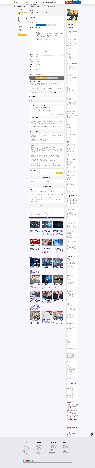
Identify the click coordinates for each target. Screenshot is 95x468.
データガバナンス (69, 328)
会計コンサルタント (70, 168)
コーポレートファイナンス (34, 209)
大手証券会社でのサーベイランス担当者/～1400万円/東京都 (39, 139)
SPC (49, 212)
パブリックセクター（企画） (72, 198)
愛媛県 (39, 199)
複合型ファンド (69, 52)
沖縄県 (36, 201)
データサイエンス (71, 326)
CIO (67, 277)
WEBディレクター (69, 303)
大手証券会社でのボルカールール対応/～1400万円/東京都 (39, 140)
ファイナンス (58, 212)
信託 (67, 114)
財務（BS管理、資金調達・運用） (71, 214)
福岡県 (53, 191)
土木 (67, 74)
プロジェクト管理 (71, 281)
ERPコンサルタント (70, 155)
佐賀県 (46, 199)
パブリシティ (64, 449)
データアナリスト (69, 329)
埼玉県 (40, 191)
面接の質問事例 (25, 450)
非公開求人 (23, 14)
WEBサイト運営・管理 (70, 297)
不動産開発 (68, 69)
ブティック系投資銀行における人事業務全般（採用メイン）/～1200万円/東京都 (42, 134)
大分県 (56, 199)
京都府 (32, 197)
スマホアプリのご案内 (26, 454)
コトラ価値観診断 (51, 446)
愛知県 (46, 191)
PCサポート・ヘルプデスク (71, 296)
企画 (67, 224)
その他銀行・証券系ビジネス (72, 113)
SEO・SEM (68, 304)
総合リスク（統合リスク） (70, 78)
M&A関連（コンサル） (71, 171)
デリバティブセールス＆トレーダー (72, 97)
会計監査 (68, 217)
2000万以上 (20, 30)
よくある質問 (25, 453)
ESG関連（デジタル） (71, 270)
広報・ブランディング (70, 341)
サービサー (68, 125)
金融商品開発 (69, 99)
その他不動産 (69, 75)
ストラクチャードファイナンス (71, 46)
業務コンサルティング (71, 147)
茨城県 (56, 194)
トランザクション (33, 214)
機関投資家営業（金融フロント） (71, 111)
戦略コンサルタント (70, 145)
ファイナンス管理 (71, 209)
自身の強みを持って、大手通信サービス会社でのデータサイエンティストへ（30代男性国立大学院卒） (45, 165)
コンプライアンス (69, 245)
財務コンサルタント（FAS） (71, 167)
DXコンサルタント (69, 158)
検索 (59, 173)
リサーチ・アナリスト (70, 98)
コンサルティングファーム (41, 181)
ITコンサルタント (69, 154)
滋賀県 (36, 197)
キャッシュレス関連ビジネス (72, 119)
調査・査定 (68, 89)
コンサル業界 (38, 447)
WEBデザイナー (69, 302)
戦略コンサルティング (71, 144)
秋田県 (46, 194)
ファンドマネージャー (70, 57)
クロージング (46, 214)
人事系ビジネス (70, 235)
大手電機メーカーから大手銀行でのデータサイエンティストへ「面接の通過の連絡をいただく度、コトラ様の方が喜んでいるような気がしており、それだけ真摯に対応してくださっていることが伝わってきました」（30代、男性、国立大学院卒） (46, 150)
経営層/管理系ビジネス (39, 448)
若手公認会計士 (38, 451)
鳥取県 (46, 197)
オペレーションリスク (70, 81)
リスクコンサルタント (70, 176)
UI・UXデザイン (69, 305)
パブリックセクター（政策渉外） (71, 202)
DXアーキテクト (69, 268)
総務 (67, 225)
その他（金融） (70, 124)
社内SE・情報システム (71, 293)
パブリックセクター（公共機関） (71, 203)
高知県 (42, 199)
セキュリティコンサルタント (71, 179)
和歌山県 (42, 197)
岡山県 (53, 197)
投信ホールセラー (69, 58)
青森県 (36, 194)
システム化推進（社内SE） (71, 295)
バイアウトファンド (49, 209)
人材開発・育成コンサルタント (71, 164)
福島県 (52, 194)
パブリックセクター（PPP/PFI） (71, 32)
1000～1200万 (20, 25)
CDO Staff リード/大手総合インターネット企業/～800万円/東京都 (40, 107)
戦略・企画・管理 (71, 218)
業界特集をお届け (38, 445)
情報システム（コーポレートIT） (71, 294)
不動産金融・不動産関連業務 (72, 63)
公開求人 (20, 14)
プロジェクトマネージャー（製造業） (72, 372)
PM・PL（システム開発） (70, 282)
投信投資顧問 (70, 56)
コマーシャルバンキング (72, 101)
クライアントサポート (70, 230)
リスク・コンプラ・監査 (72, 241)
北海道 (32, 194)
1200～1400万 (20, 26)
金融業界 (37, 446)
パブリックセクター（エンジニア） (72, 262)
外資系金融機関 (70, 388)
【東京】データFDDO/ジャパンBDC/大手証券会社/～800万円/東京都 (40, 110)
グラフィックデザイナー (70, 335)
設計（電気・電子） (70, 361)
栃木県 (59, 194)
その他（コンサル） (71, 191)
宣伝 (67, 340)
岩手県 (39, 194)
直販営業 (68, 91)
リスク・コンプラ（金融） (72, 77)
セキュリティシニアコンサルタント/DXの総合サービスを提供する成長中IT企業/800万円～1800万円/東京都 (46, 123)
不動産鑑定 (68, 68)
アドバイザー (32, 212)
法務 (67, 244)
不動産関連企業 (33, 181)
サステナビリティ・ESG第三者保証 (72, 140)
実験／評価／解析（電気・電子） (71, 354)
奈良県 (39, 197)
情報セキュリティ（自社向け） (71, 246)
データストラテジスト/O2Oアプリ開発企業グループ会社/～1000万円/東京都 (42, 111)
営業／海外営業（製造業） (70, 378)
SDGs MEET (51, 453)
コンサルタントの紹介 (26, 448)
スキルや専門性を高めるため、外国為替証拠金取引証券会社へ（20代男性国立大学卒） (43, 160)
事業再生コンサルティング (72, 150)
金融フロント (70, 106)
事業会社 (37, 69)
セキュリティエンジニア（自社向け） (72, 248)
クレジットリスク (69, 79)
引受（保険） (69, 88)
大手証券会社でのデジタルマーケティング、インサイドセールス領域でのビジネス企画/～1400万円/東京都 (46, 88)
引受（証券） (69, 117)
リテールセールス (69, 110)
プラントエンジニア (70, 371)
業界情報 (24, 452)
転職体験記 (24, 451)
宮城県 (42, 194)
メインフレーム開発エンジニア (71, 309)
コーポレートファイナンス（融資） (72, 102)
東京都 (37, 54)
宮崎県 (59, 199)
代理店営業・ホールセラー (70, 90)
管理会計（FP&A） (69, 213)
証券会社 (41, 74)
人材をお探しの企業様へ (75, 0)
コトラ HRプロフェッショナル (53, 445)
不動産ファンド (69, 53)
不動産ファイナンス (70, 64)
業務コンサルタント (70, 148)
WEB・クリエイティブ (71, 298)
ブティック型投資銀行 (71, 390)
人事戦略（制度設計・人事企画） (71, 237)
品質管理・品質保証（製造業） (71, 369)
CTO (68, 276)
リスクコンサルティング (72, 175)
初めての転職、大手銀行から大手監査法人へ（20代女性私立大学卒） (41, 157)
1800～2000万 (20, 29)
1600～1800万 (20, 28)
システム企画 (69, 279)
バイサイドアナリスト (70, 59)
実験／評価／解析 (71, 353)
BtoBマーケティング (70, 222)
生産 (68, 365)
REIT (36, 212)
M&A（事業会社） (69, 232)
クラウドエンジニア (70, 315)
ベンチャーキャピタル (70, 54)
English (80, 0)
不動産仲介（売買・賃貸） (70, 73)
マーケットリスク (69, 80)
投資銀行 (37, 74)
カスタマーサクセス (70, 291)
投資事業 (69, 48)
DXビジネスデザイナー (70, 267)
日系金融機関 (70, 386)
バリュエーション (58, 209)
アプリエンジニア (69, 324)
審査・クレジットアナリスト (71, 105)
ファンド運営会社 (71, 393)
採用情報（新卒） (64, 451)
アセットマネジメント (70, 66)
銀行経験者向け (38, 453)
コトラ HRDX (51, 449)
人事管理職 (68, 236)
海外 (39, 201)
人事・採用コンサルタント (70, 163)
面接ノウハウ (25, 449)
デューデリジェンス (41, 212)
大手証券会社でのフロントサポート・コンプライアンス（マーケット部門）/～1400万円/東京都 (44, 137)
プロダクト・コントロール (70, 215)
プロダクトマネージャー (70, 231)
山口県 (60, 197)
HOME (14, 6)
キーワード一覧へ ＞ (47, 217)
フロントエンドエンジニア (70, 310)
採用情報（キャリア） (65, 450)
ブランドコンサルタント (70, 184)
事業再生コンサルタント (70, 151)
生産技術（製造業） (70, 367)
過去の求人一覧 (25, 455)
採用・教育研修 (69, 238)
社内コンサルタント (70, 278)
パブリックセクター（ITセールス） (72, 263)
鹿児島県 (32, 201)
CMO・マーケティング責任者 (71, 223)
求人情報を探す (19, 6)
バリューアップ (42, 209)
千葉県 (43, 191)
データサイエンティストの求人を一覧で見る (57, 114)
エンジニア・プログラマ (72, 307)
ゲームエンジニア (69, 322)
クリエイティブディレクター (71, 337)
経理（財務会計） (69, 212)
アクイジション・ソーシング (71, 65)
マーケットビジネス (71, 93)
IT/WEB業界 (38, 449)
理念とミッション (64, 446)
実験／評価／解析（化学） (70, 356)
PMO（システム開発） (70, 283)
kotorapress (51, 451)
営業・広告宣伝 (70, 334)
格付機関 (68, 126)
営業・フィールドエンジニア (72, 374)
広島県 (56, 197)
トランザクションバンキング (71, 104)
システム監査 (69, 243)
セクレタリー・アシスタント (71, 226)
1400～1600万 (20, 27)
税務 (67, 216)
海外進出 (68, 254)
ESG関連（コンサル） (71, 137)
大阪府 (50, 191)
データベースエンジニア (70, 317)
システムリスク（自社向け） (71, 247)
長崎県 (49, 199)
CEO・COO (69, 251)
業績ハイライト (64, 448)
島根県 (50, 197)
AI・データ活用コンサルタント (71, 159)
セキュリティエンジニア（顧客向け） (72, 321)
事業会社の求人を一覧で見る (59, 128)
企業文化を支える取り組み (66, 447)
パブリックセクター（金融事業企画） (72, 31)
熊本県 (52, 199)
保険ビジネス (70, 84)
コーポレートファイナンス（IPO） (72, 45)
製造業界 (37, 450)
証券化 (54, 209)
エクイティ (53, 212)
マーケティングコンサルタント (71, 183)
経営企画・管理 (70, 275)
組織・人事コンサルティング (72, 161)
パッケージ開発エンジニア (70, 308)
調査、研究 (68, 187)
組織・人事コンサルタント (70, 162)
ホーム (24, 445)
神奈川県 (36, 191)
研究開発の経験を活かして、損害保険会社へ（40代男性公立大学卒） (41, 159)
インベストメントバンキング (72, 39)
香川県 (36, 199)
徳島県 (32, 199)
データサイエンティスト (26, 6)
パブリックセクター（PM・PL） (71, 261)
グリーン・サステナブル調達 (71, 370)
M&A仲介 (68, 173)
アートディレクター (70, 336)
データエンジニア (69, 318)
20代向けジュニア (38, 452)
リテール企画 (69, 118)
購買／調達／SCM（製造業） (71, 368)
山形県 (49, 194)
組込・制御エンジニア (70, 323)
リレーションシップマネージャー (71, 103)
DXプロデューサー (69, 266)
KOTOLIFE (50, 450)
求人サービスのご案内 (26, 447)
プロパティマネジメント (70, 67)
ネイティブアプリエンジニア (71, 316)
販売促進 (68, 342)
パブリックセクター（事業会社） (71, 199)
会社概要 (63, 445)
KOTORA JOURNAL (52, 452)
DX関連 (69, 265)
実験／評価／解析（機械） (70, 355)
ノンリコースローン (40, 214)
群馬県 (62, 194)
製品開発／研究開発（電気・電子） (72, 348)
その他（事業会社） (70, 233)
